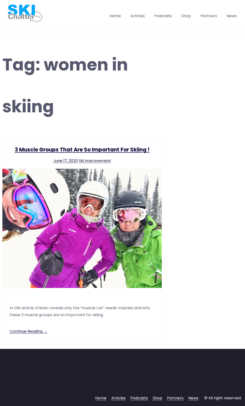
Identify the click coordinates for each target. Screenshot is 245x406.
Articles (137, 16)
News (232, 16)
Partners (208, 16)
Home (115, 16)
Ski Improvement (95, 160)
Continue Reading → (28, 331)
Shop (186, 16)
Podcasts (163, 16)
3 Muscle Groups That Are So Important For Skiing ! (82, 149)
